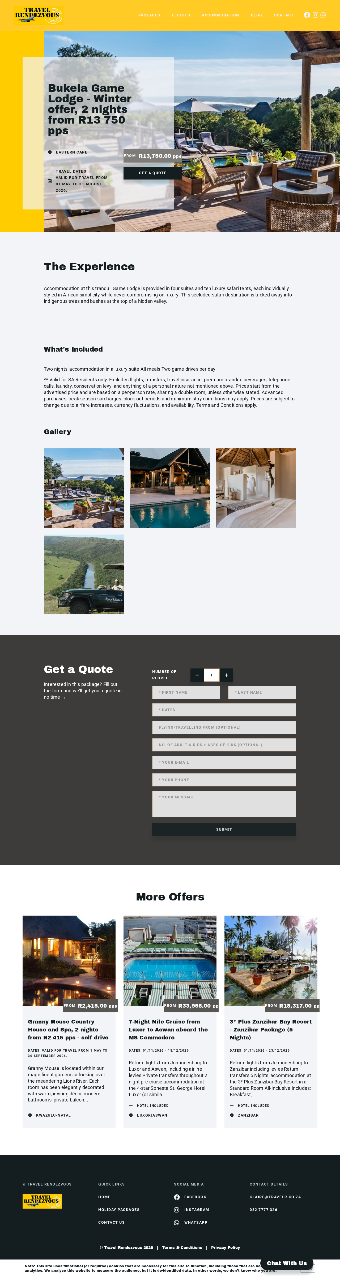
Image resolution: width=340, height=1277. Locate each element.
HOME (104, 1197)
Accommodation (220, 15)
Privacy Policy (225, 1248)
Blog (256, 15)
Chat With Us (287, 1263)
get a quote (153, 173)
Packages (149, 15)
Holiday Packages (119, 1210)
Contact (284, 15)
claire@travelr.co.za (275, 1197)
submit (224, 829)
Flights (181, 15)
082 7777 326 (263, 1210)
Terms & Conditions (182, 1248)
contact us (111, 1222)
